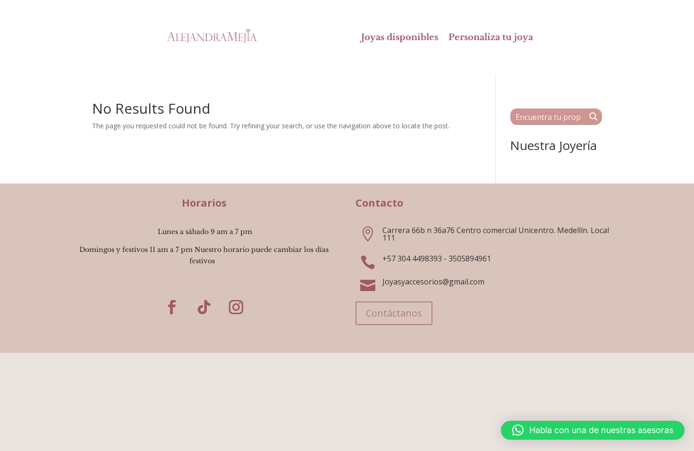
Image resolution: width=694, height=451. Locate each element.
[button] (593, 430)
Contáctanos (394, 313)
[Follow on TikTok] (204, 307)
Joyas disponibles (399, 38)
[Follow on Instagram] (236, 307)
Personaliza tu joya (491, 38)
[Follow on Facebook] (172, 307)
